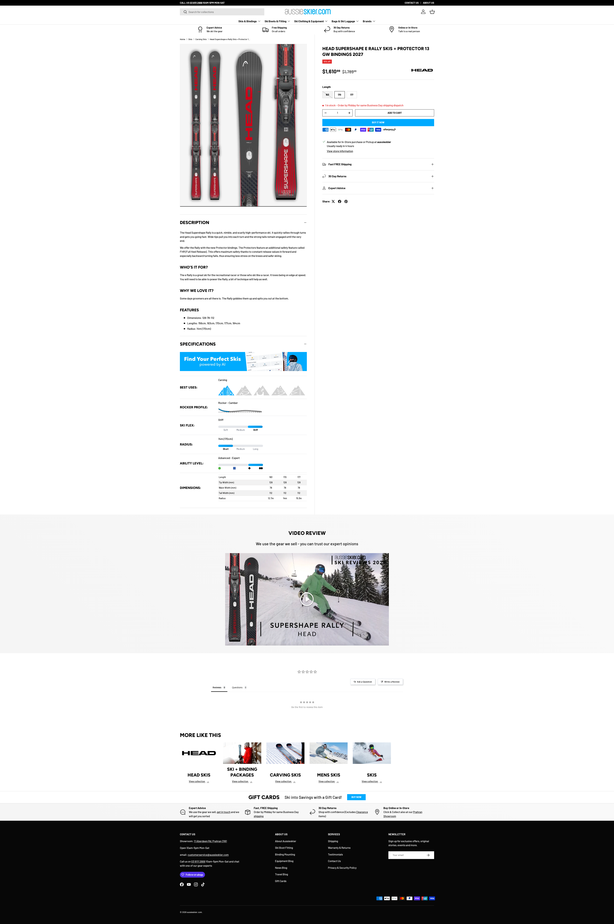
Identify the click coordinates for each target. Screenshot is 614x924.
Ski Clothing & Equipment (309, 21)
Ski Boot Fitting (284, 847)
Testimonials (335, 854)
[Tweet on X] (333, 201)
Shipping (333, 841)
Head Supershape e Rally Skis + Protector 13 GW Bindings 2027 (230, 39)
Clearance (362, 812)
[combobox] (222, 11)
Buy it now (378, 122)
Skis (190, 39)
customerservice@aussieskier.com (208, 854)
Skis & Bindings (247, 21)
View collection (199, 781)
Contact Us (334, 861)
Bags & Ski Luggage (343, 21)
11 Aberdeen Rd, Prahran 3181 (210, 841)
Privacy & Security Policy (342, 867)
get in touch (223, 812)
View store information (340, 151)
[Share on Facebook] (339, 201)
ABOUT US (428, 2)
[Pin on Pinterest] (346, 201)
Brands (367, 21)
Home (182, 39)
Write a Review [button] (392, 681)
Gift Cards (280, 881)
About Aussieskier (285, 841)
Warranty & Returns (339, 847)
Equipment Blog (284, 861)
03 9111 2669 (198, 861)
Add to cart (395, 112)
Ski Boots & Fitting (275, 21)
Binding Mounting (285, 854)
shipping (259, 816)
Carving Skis (201, 39)
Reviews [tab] (217, 687)
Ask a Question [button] (364, 681)
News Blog (281, 867)
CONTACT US (412, 2)
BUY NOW (356, 797)
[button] (432, 11)
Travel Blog (281, 874)
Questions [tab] (237, 687)
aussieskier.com (194, 912)
